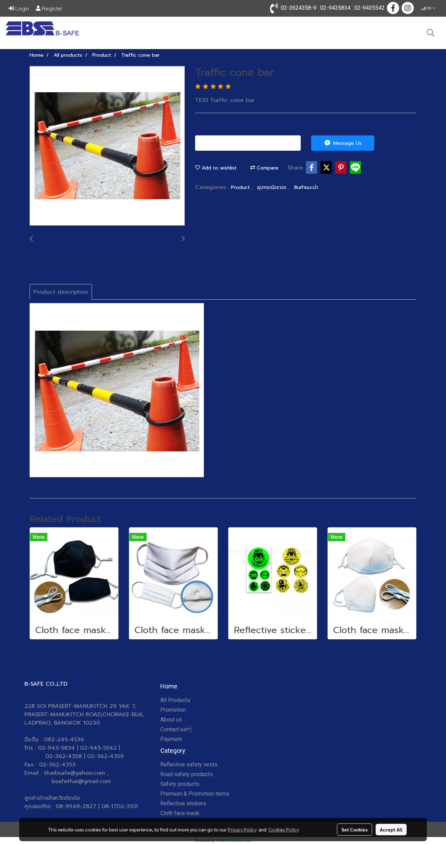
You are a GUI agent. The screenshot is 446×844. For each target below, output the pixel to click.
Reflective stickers (183, 803)
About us (171, 719)
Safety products (179, 784)
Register (51, 8)
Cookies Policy (284, 829)
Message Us (346, 143)
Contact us (176, 729)
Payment (171, 739)
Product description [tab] (60, 292)
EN (429, 8)
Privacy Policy (242, 829)
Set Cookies (354, 829)
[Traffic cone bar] (107, 146)
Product (241, 187)
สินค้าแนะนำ (306, 187)
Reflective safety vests (188, 764)
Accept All (391, 829)
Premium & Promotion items (194, 793)
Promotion (173, 710)
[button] (430, 32)
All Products (175, 700)
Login (21, 8)
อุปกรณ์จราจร (272, 187)
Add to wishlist (218, 168)
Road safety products (186, 774)
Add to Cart (251, 143)
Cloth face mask (180, 813)
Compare (266, 168)
